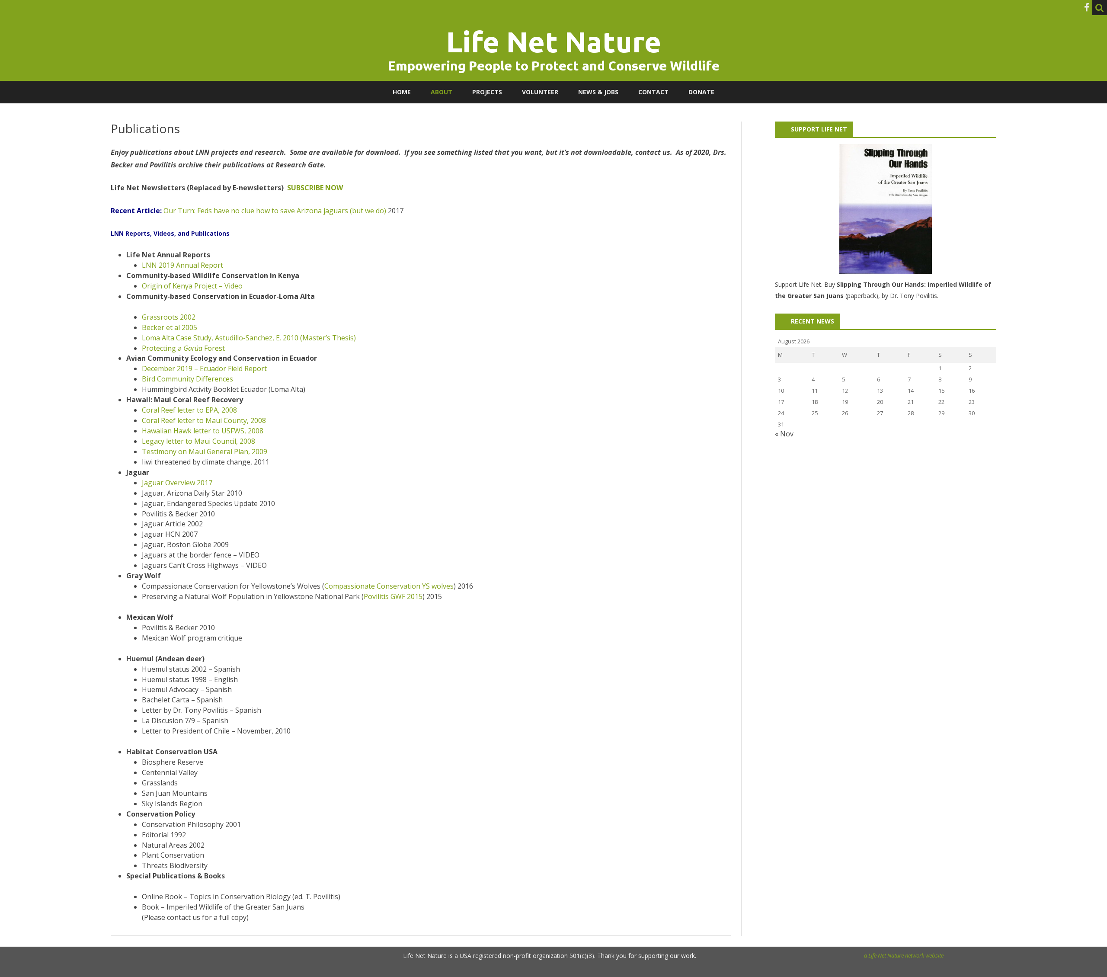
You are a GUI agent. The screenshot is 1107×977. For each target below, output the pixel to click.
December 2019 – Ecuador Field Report (204, 368)
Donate (701, 92)
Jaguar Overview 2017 (178, 482)
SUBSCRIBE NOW (315, 187)
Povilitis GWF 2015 (393, 596)
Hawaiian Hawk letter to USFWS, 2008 (202, 431)
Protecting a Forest (183, 348)
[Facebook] (1086, 7)
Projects (487, 92)
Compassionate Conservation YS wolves (389, 586)
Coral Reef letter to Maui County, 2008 (204, 420)
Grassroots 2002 (168, 317)
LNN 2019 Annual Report (182, 265)
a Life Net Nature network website (904, 955)
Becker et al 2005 (169, 327)
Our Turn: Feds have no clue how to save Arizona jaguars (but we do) (274, 210)
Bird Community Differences (187, 379)
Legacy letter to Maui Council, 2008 (198, 441)
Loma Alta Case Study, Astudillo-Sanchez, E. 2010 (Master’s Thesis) (249, 338)
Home (402, 92)
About (441, 92)
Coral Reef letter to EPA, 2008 (189, 410)
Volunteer (540, 92)
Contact (653, 92)
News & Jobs (598, 92)
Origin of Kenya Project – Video (192, 286)
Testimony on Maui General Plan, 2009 (204, 451)
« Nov (784, 434)
